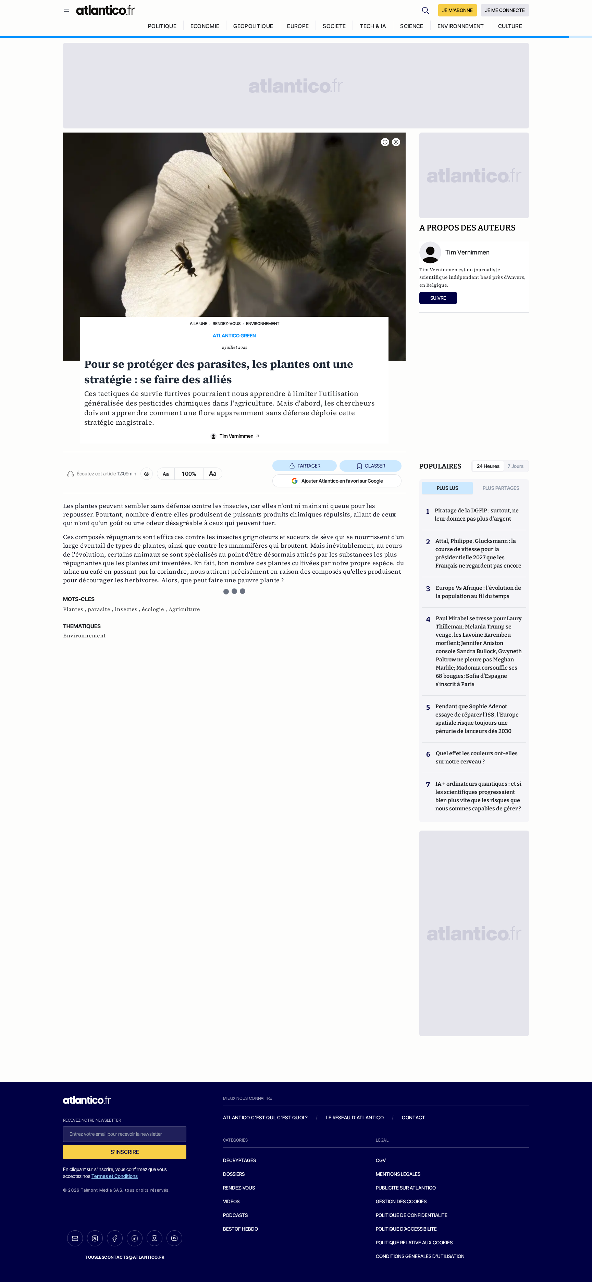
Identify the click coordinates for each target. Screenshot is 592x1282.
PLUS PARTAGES (501, 488)
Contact (413, 1117)
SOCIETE (334, 26)
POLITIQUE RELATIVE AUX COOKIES (414, 1242)
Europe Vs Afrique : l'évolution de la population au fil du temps (478, 592)
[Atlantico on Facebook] (115, 1238)
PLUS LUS (447, 488)
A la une (198, 323)
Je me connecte (505, 10)
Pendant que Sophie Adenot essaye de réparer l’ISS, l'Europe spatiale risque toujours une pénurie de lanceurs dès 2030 (477, 718)
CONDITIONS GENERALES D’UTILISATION (420, 1256)
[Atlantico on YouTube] (174, 1238)
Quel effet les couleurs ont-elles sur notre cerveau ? (477, 757)
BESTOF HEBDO (240, 1229)
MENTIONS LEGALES (398, 1174)
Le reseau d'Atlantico (355, 1117)
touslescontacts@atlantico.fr (124, 1257)
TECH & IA (373, 26)
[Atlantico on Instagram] (154, 1238)
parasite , (101, 609)
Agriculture (184, 609)
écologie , (155, 609)
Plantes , (75, 609)
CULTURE (510, 26)
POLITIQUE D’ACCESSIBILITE (406, 1229)
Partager (309, 466)
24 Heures (488, 466)
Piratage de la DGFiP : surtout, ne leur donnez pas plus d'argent (477, 514)
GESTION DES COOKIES (401, 1201)
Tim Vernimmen (237, 436)
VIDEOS (231, 1201)
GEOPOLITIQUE (253, 26)
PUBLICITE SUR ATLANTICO (406, 1188)
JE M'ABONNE (457, 10)
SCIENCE (411, 26)
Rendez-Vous (227, 323)
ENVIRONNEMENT (460, 26)
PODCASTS (235, 1215)
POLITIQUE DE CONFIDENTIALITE (411, 1215)
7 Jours (515, 466)
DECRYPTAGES (239, 1160)
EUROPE (298, 26)
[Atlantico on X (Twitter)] (95, 1238)
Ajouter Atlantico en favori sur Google (342, 481)
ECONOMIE (205, 26)
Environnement (262, 323)
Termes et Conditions (114, 1176)
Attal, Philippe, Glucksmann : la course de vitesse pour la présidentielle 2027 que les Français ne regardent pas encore (478, 553)
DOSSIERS (234, 1174)
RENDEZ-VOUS (239, 1188)
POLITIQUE (162, 26)
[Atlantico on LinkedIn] (135, 1238)
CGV (381, 1160)
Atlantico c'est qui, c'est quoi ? (265, 1117)
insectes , (128, 609)
